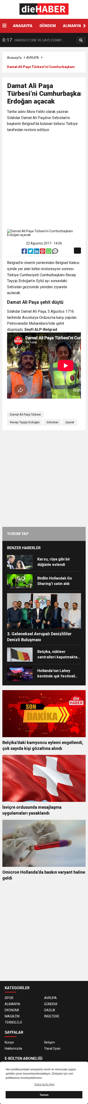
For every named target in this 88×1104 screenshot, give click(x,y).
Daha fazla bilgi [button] (44, 1084)
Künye (9, 1042)
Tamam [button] (44, 1094)
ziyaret (69, 422)
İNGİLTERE (51, 1016)
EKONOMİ (12, 1010)
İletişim (49, 1042)
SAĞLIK (49, 1010)
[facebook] (25, 252)
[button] (84, 26)
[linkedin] (37, 252)
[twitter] (31, 252)
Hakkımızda (13, 1048)
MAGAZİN (12, 1016)
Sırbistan (52, 422)
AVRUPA (32, 58)
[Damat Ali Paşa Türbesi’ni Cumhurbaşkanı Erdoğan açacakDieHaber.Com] (44, 9)
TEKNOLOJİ (13, 1022)
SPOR (9, 998)
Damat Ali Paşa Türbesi (25, 414)
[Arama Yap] (81, 40)
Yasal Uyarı (52, 1048)
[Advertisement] (44, 181)
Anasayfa (14, 58)
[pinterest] (43, 252)
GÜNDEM (47, 26)
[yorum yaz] (55, 252)
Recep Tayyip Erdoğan (25, 422)
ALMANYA (72, 26)
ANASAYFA (22, 26)
